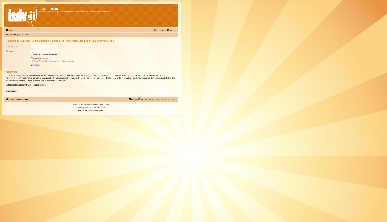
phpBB (83, 104)
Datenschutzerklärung (36, 85)
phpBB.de (101, 107)
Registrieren (11, 91)
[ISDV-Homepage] (22, 15)
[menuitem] (9, 30)
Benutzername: (12, 46)
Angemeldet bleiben (40, 58)
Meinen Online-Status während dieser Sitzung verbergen (54, 61)
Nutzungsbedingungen (15, 85)
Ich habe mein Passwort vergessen (44, 54)
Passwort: (10, 51)
